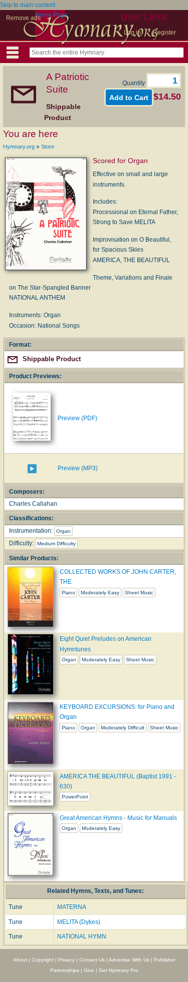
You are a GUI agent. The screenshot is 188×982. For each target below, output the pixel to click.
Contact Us (92, 959)
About (20, 959)
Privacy (66, 959)
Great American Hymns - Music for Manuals (118, 817)
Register (164, 32)
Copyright (43, 959)
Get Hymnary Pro (118, 970)
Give (89, 970)
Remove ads (23, 18)
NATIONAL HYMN (81, 936)
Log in (132, 32)
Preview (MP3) (78, 468)
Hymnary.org (19, 147)
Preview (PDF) (77, 418)
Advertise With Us (129, 959)
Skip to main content (27, 5)
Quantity (134, 83)
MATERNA (71, 906)
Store (47, 147)
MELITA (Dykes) (78, 921)
